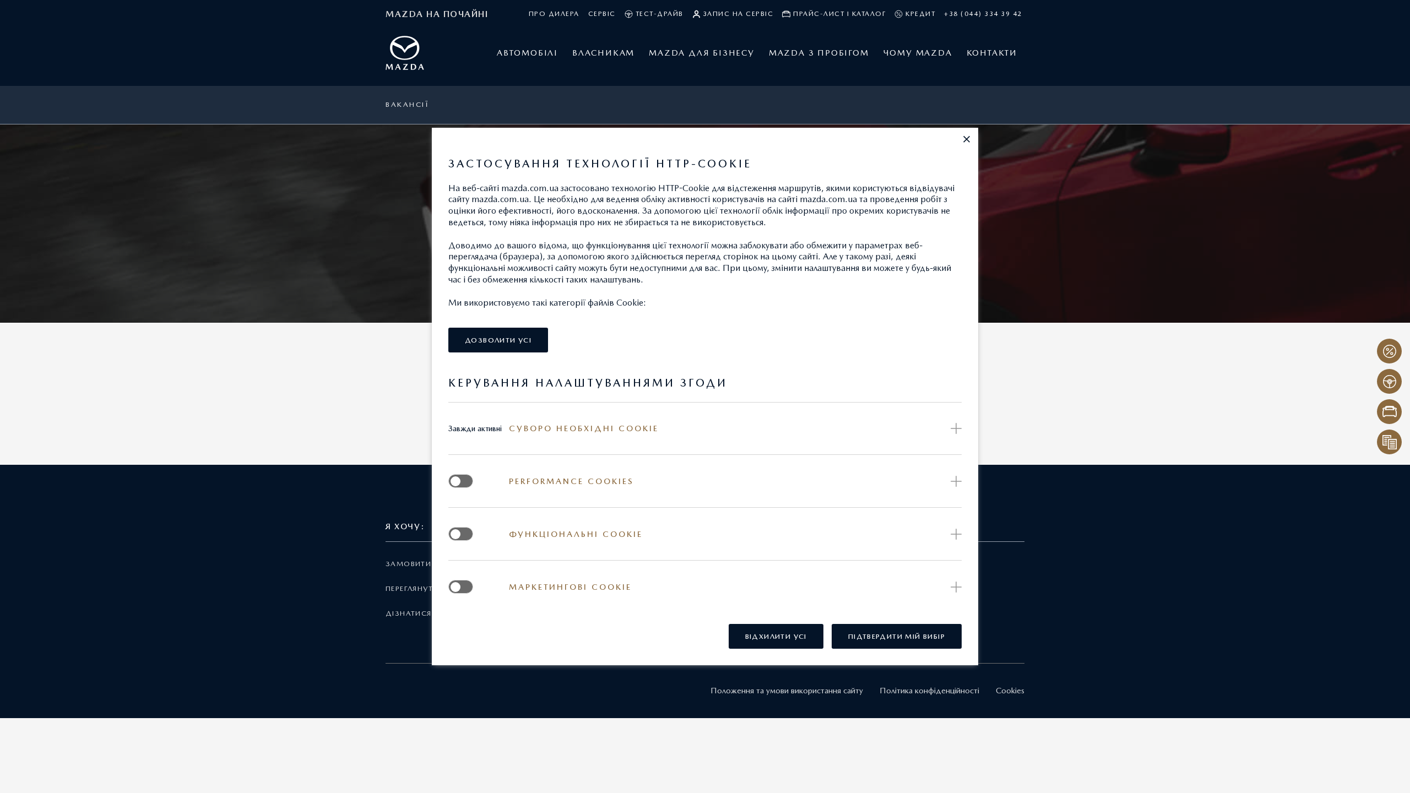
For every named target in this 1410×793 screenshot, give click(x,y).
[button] (966, 139)
